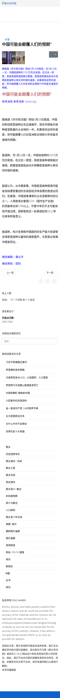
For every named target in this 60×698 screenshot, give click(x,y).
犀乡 (7, 447)
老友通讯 (10, 482)
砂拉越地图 (11, 495)
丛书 (7, 580)
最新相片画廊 (12, 531)
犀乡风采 (10, 475)
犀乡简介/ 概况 (13, 489)
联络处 (9, 566)
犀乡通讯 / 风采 (13, 461)
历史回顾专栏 (12, 454)
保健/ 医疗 (11, 524)
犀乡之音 (10, 467)
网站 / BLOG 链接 (14, 552)
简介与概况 (11, 502)
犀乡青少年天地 (13, 517)
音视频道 (10, 545)
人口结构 (10, 510)
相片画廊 (10, 538)
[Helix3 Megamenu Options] (16, 14)
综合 (7, 559)
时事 (7, 39)
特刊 (7, 587)
